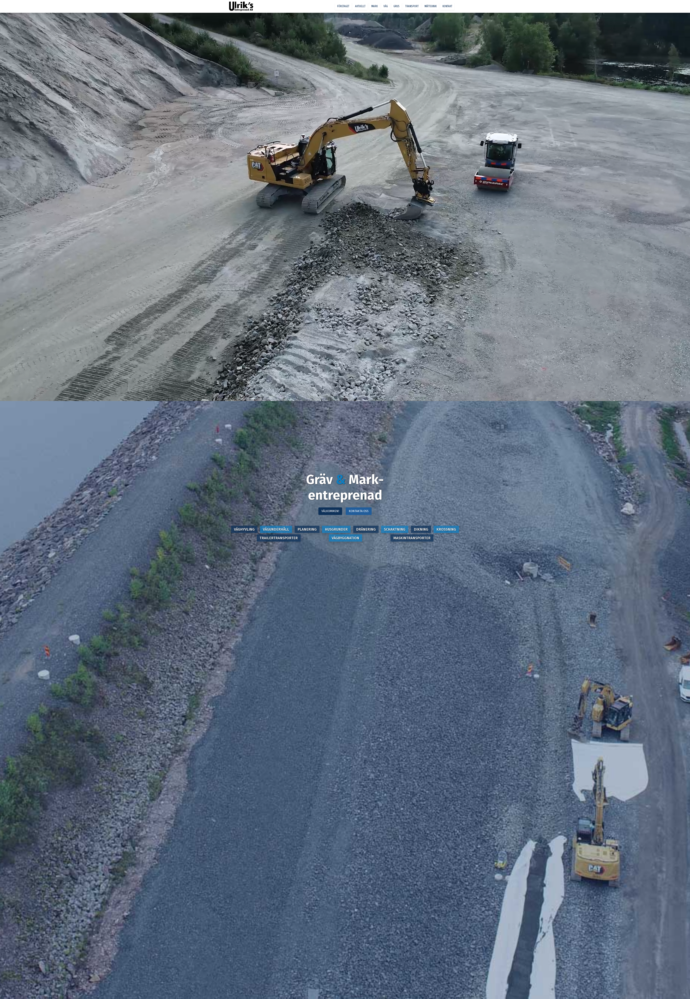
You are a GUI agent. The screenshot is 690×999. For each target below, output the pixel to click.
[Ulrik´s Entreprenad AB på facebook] (456, 6)
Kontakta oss (359, 511)
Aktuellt (360, 6)
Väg (385, 6)
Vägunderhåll (276, 529)
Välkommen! (330, 511)
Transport (412, 6)
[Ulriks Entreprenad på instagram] (459, 6)
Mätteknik (430, 6)
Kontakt (447, 6)
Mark (374, 6)
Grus (396, 6)
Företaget (343, 6)
